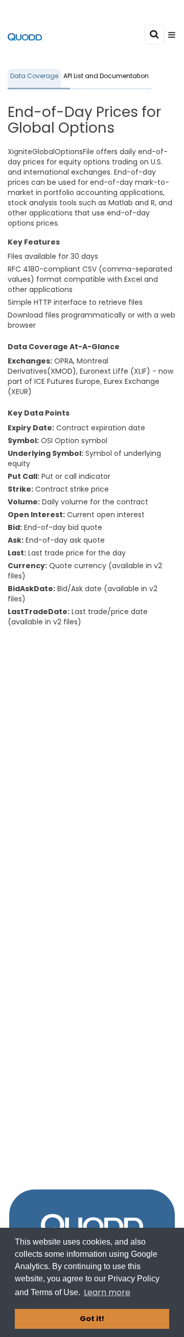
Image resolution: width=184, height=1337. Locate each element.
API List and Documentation (106, 75)
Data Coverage (34, 75)
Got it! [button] (92, 1319)
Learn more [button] (107, 1292)
